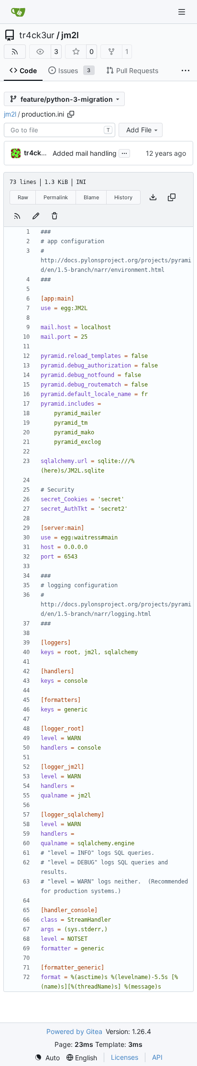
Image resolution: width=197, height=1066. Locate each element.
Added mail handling (85, 153)
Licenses (124, 1057)
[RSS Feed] (15, 51)
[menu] (47, 1058)
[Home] (18, 12)
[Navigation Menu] (182, 12)
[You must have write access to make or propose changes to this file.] (54, 216)
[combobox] (59, 130)
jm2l (70, 35)
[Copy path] (70, 114)
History (123, 197)
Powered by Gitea (74, 1031)
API (157, 1057)
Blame (91, 197)
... (124, 152)
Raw (23, 197)
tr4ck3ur (37, 35)
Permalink (56, 197)
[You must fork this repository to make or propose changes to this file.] (36, 216)
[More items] (185, 71)
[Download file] (153, 197)
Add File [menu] (139, 130)
